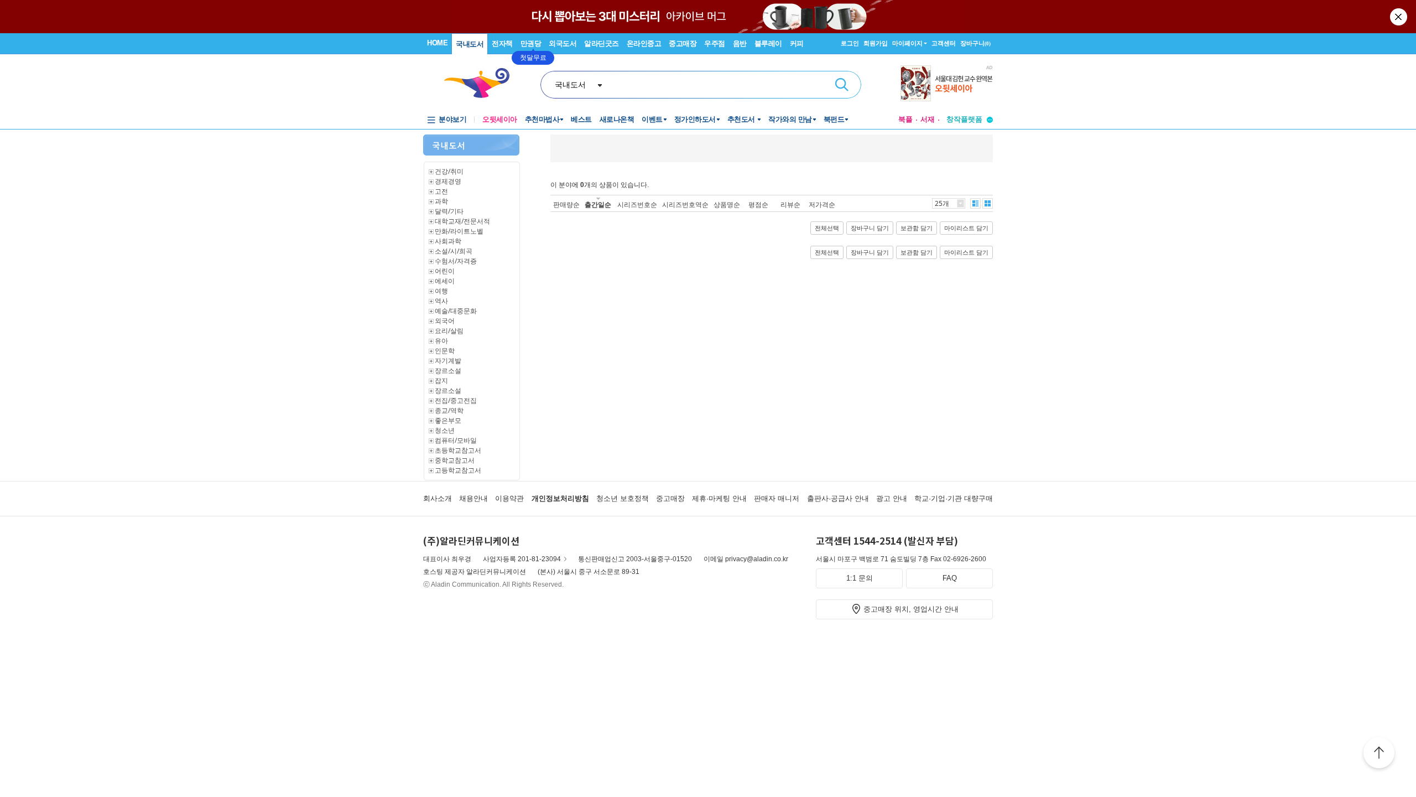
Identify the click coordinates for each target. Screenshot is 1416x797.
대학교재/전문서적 (462, 221)
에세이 (445, 281)
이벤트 (652, 119)
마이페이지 (907, 43)
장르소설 (448, 370)
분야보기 (452, 119)
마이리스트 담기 (966, 228)
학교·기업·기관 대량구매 (953, 498)
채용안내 (473, 498)
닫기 (1399, 16)
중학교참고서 (455, 460)
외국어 (445, 320)
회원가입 (875, 43)
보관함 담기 (916, 228)
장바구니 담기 (870, 228)
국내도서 (469, 44)
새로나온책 (617, 119)
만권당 (531, 43)
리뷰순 (790, 204)
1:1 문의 (859, 578)
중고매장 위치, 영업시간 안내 (911, 609)
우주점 (714, 43)
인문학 (445, 350)
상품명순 (727, 204)
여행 (441, 291)
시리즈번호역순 (685, 204)
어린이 (445, 271)
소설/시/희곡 (453, 251)
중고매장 (682, 43)
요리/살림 (449, 330)
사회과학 (448, 241)
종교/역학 (449, 410)
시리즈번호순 (637, 204)
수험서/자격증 (456, 261)
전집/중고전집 (456, 400)
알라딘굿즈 (601, 43)
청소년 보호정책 (622, 498)
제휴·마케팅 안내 (719, 498)
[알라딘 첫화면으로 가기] (481, 83)
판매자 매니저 (776, 498)
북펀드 (834, 119)
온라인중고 (644, 43)
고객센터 (943, 43)
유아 (441, 340)
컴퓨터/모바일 (456, 440)
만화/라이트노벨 (459, 231)
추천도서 (742, 119)
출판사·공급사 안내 (838, 498)
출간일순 (598, 204)
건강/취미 (449, 171)
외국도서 (562, 43)
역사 (441, 301)
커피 (797, 43)
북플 (905, 119)
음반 (740, 43)
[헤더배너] (946, 83)
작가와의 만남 (790, 119)
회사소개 (437, 498)
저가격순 (822, 204)
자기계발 (448, 360)
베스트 (581, 119)
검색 (842, 84)
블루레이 (768, 43)
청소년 (445, 430)
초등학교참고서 (458, 450)
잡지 (441, 380)
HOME (437, 43)
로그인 (850, 43)
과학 (441, 201)
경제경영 (448, 181)
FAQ (950, 578)
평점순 (758, 204)
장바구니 (975, 43)
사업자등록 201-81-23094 (522, 559)
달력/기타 (449, 211)
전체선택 (827, 228)
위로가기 (1378, 754)
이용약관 (509, 498)
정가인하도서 (695, 119)
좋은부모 (448, 420)
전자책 (502, 43)
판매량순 (566, 204)
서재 (927, 119)
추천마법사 (542, 119)
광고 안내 (891, 498)
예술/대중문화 (456, 310)
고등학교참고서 (458, 470)
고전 (441, 191)
